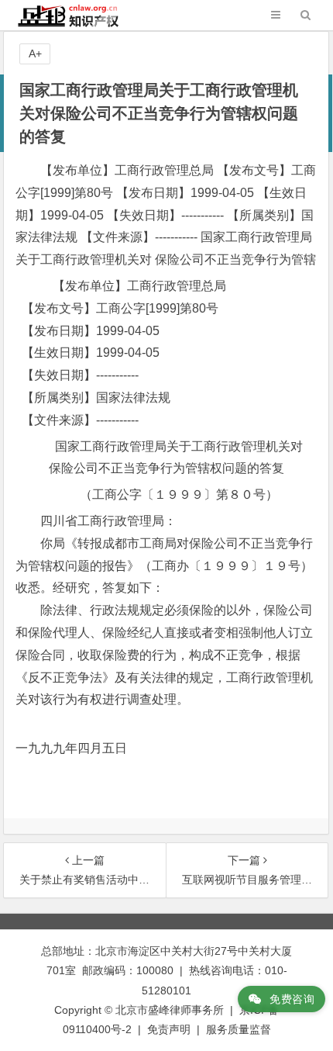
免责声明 (169, 1029)
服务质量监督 (238, 1029)
